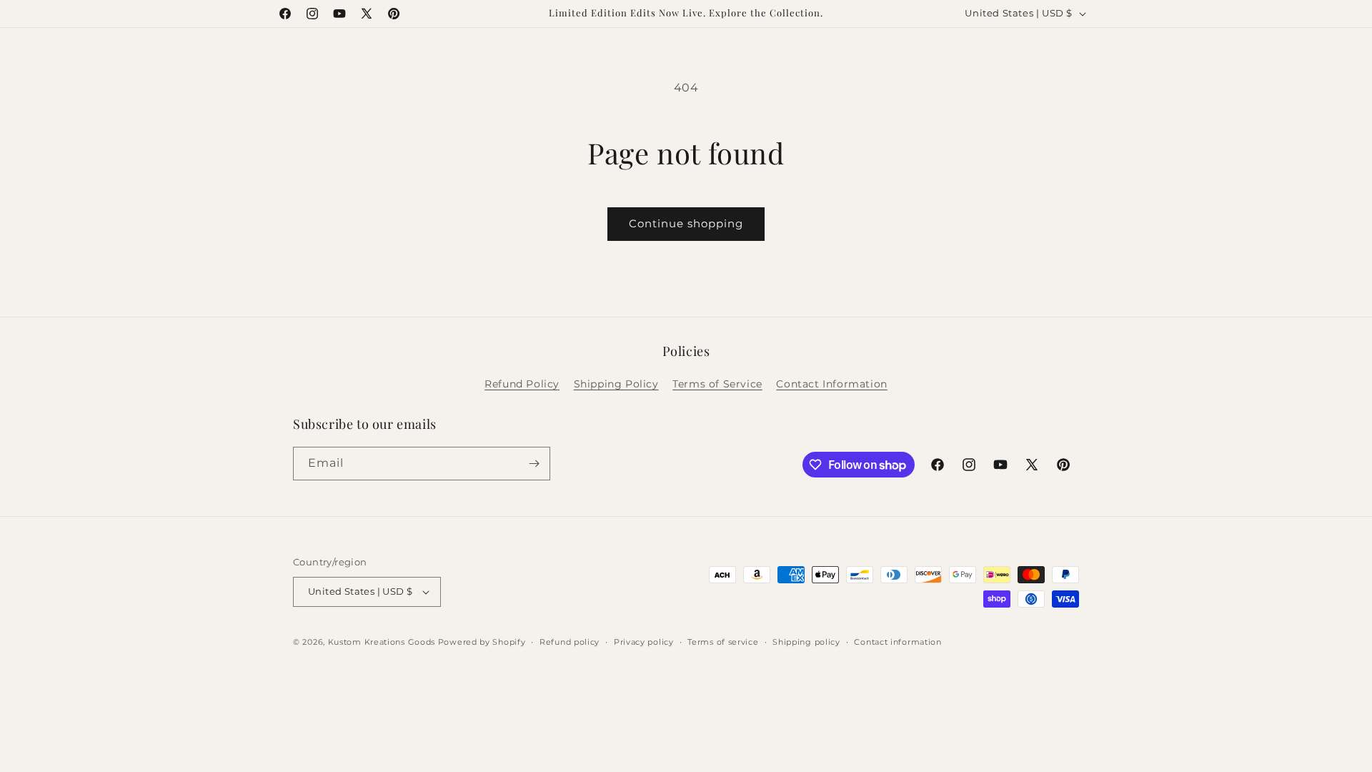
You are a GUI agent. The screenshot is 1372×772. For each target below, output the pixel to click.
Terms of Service (717, 383)
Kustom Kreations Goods (381, 642)
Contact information (897, 642)
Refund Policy (522, 383)
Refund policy (570, 642)
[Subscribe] (534, 463)
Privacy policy (644, 642)
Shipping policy (806, 642)
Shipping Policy (616, 383)
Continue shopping (686, 223)
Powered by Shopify (482, 642)
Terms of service (722, 642)
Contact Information (831, 383)
